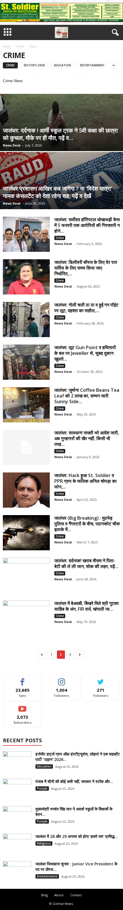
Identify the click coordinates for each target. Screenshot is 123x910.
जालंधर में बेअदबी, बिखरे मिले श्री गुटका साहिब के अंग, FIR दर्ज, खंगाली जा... (86, 606)
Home (7, 46)
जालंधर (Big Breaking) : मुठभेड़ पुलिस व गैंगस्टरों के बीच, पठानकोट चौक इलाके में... (87, 524)
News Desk (12, 145)
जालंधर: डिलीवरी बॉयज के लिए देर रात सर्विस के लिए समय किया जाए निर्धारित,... (85, 268)
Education (62, 65)
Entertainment (92, 65)
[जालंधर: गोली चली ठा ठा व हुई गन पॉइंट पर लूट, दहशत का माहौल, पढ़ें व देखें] (26, 319)
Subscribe (22, 706)
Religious (44, 843)
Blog (44, 895)
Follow (61, 679)
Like (22, 679)
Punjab (42, 788)
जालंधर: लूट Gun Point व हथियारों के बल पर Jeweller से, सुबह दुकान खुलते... (85, 353)
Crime (20, 46)
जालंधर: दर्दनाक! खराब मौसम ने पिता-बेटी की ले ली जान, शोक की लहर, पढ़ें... (86, 563)
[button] (114, 32)
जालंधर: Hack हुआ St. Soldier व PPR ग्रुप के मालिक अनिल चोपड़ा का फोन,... (85, 481)
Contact (76, 895)
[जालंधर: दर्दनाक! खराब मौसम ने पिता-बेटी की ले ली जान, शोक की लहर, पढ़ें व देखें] (26, 575)
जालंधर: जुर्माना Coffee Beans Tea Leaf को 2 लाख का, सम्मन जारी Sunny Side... (86, 396)
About (59, 895)
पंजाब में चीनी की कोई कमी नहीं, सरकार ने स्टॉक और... (74, 781)
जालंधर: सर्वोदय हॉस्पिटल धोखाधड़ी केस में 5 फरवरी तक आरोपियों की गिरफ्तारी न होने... (87, 225)
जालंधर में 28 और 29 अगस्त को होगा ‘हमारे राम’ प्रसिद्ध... (76, 836)
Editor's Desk (34, 65)
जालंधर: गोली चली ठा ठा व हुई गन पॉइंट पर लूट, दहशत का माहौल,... (86, 308)
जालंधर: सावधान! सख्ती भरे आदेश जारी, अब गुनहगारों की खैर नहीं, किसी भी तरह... (86, 438)
